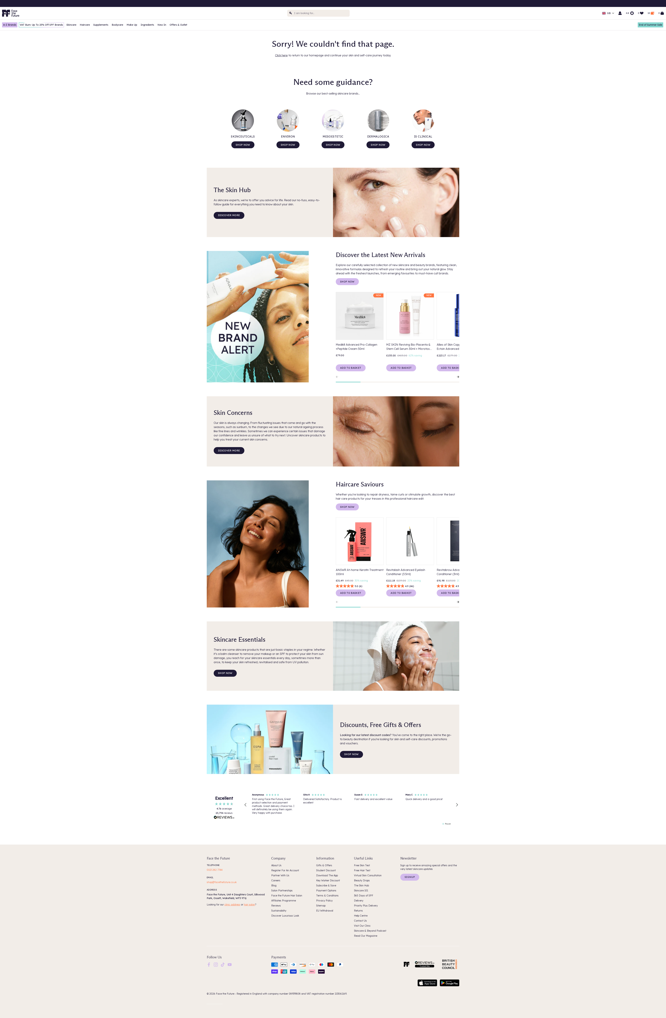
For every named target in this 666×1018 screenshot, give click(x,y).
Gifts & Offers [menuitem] (324, 865)
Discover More (229, 215)
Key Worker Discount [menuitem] (328, 880)
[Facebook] (209, 964)
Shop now (243, 144)
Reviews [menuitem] (276, 905)
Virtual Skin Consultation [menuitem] (368, 875)
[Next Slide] (456, 377)
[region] (351, 805)
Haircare (85, 24)
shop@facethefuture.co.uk (222, 882)
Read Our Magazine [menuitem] (365, 935)
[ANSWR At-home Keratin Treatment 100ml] (359, 541)
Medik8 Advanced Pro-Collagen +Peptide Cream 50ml (356, 346)
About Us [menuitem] (276, 865)
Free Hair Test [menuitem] (362, 870)
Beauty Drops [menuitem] (362, 880)
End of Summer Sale (650, 24)
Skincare (71, 24)
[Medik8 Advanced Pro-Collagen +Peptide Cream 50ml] (359, 316)
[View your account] (620, 13)
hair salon (249, 904)
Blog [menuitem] (273, 885)
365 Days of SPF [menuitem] (363, 895)
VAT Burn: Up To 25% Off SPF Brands (41, 24)
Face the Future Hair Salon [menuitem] (286, 895)
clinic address (232, 904)
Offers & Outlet (178, 24)
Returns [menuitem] (358, 910)
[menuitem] (209, 965)
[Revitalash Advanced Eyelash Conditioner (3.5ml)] (410, 541)
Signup (410, 877)
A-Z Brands (9, 24)
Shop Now (347, 281)
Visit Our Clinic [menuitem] (362, 925)
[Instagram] (216, 964)
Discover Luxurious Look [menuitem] (285, 915)
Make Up (132, 24)
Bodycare (117, 24)
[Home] (406, 964)
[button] (245, 805)
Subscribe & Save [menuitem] (326, 885)
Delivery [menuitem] (358, 900)
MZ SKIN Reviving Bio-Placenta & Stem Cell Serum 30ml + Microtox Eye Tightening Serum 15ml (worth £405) (408, 347)
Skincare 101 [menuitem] (361, 890)
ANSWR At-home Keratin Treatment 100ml (359, 572)
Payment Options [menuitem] (326, 890)
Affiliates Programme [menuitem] (283, 900)
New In (161, 24)
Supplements (100, 24)
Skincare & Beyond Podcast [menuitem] (370, 930)
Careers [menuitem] (275, 880)
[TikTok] (223, 964)
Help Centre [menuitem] (361, 915)
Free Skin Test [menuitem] (362, 865)
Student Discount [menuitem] (326, 870)
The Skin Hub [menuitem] (361, 885)
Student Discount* (639, 3)
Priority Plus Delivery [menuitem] (366, 905)
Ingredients (147, 24)
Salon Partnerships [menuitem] (282, 890)
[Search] (290, 13)
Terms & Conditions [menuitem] (327, 895)
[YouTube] (230, 964)
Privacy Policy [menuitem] (324, 900)
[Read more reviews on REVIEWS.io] (224, 818)
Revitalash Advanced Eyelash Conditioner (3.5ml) (405, 572)
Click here (281, 55)
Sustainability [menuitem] (278, 910)
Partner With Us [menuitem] (280, 875)
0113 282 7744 (215, 869)
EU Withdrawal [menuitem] (324, 910)
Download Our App (566, 3)
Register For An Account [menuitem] (285, 870)
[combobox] (318, 13)
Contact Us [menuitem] (360, 920)
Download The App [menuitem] (327, 875)
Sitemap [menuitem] (321, 905)
